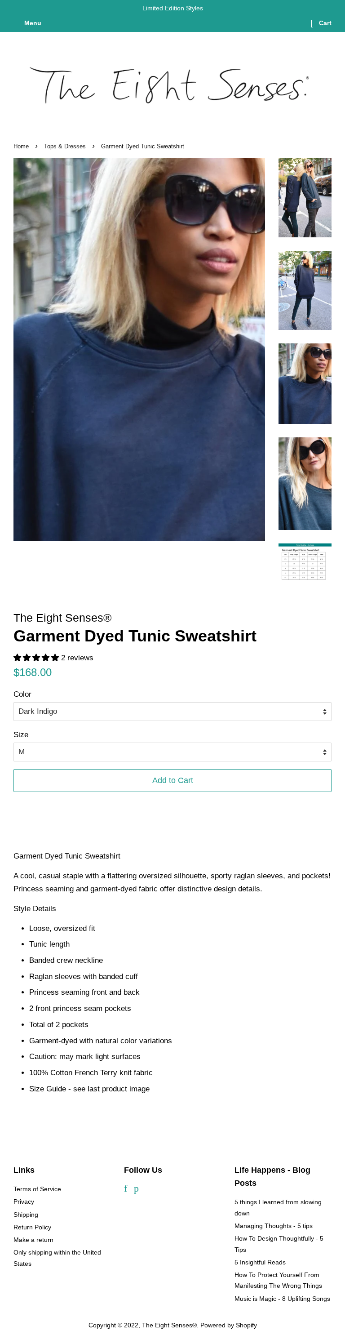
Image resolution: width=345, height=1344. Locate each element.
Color (22, 694)
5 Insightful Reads (260, 1262)
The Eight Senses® (169, 1325)
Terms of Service (37, 1189)
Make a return (33, 1239)
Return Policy (32, 1227)
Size (20, 734)
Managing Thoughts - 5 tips (273, 1225)
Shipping (25, 1214)
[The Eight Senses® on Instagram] (149, 1189)
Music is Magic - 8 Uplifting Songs (282, 1298)
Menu (31, 23)
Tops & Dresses (65, 146)
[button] (36, 658)
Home (21, 146)
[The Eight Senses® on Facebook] (125, 1189)
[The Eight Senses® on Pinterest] (136, 1189)
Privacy (23, 1201)
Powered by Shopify (228, 1325)
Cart (324, 23)
